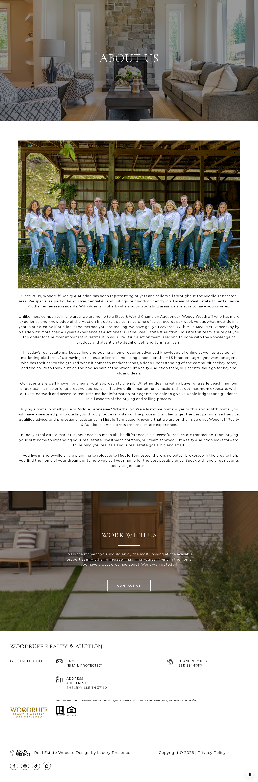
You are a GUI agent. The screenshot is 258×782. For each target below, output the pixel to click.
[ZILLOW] (47, 766)
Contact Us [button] (129, 585)
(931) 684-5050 (189, 665)
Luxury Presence (113, 753)
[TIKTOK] (36, 766)
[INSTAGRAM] (25, 766)
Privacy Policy (212, 753)
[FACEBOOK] (14, 766)
